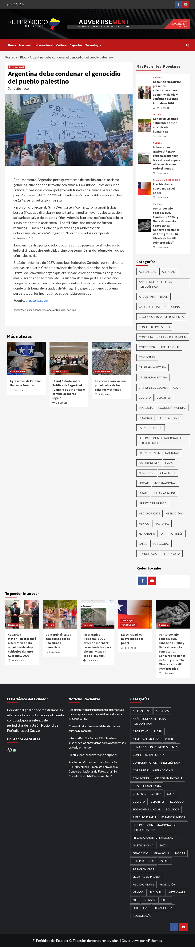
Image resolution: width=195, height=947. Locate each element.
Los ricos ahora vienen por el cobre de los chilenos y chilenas (110, 385)
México (144, 523)
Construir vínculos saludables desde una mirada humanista (94, 728)
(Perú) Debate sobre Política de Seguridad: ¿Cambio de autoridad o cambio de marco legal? (68, 389)
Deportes (76, 45)
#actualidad (27, 309)
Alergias (168, 271)
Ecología (146, 407)
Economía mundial (172, 407)
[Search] (187, 45)
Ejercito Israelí (169, 417)
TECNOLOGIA (173, 180)
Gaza (169, 463)
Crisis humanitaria (153, 377)
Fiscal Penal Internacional (159, 452)
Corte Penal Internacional (159, 347)
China (175, 306)
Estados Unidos (150, 428)
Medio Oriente (149, 513)
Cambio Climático (152, 306)
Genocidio (147, 473)
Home (12, 45)
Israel (143, 493)
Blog (23, 57)
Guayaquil (168, 473)
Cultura (61, 45)
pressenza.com (37, 300)
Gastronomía (149, 463)
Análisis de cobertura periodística (155, 284)
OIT (163, 533)
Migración (174, 513)
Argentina (147, 296)
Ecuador (145, 417)
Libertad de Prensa (152, 503)
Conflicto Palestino (154, 327)
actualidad (59, 309)
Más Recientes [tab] (148, 66)
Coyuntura (147, 357)
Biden (164, 296)
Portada (11, 57)
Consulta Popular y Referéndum (162, 337)
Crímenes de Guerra (153, 387)
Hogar (144, 483)
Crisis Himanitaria (152, 367)
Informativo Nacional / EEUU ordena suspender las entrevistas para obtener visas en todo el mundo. (97, 742)
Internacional (43, 45)
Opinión (177, 533)
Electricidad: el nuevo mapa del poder (164, 188)
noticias (71, 309)
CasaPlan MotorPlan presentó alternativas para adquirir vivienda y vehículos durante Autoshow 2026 (96, 714)
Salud (143, 543)
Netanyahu (147, 533)
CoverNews (130, 940)
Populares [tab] (171, 66)
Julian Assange (164, 493)
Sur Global (161, 543)
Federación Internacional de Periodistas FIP (160, 440)
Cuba (177, 387)
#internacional (43, 309)
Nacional (25, 45)
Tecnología (93, 45)
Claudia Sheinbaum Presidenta (161, 316)
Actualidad (147, 271)
